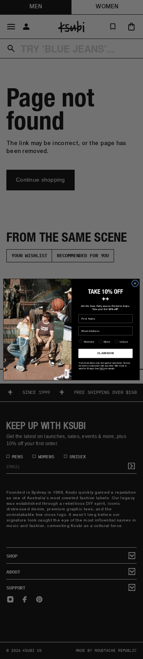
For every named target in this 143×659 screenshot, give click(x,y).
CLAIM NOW (105, 353)
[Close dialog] (135, 283)
